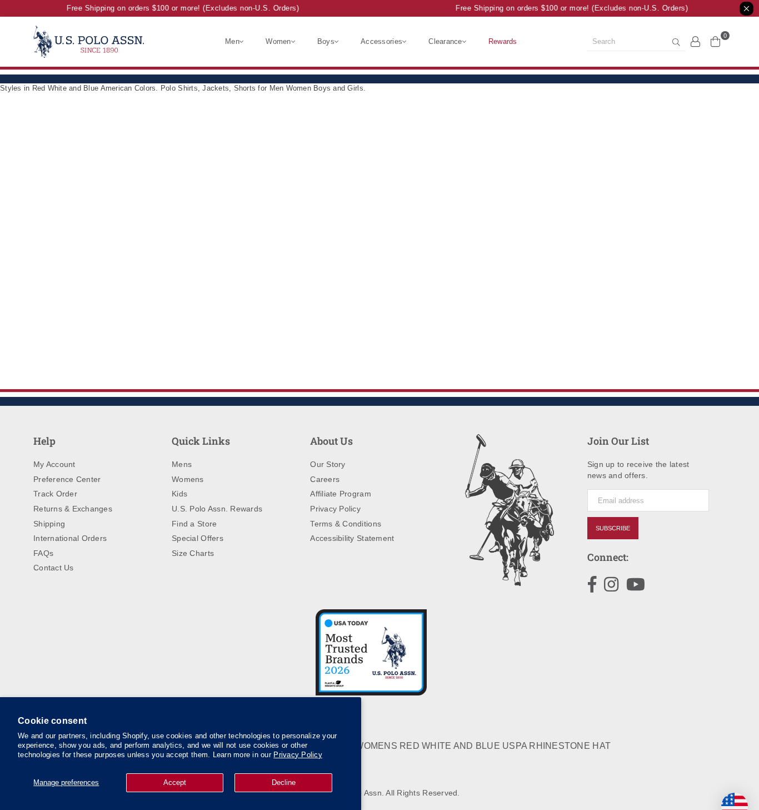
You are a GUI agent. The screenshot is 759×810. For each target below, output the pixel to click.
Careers (324, 479)
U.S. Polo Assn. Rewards (217, 508)
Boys (325, 41)
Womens (188, 479)
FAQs (43, 553)
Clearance (445, 41)
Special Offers (197, 538)
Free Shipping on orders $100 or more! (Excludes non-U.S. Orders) (179, 8)
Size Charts (193, 553)
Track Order (55, 493)
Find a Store (194, 523)
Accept (174, 782)
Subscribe (613, 528)
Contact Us (53, 567)
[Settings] (696, 41)
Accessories (381, 41)
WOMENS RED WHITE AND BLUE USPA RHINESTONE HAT (483, 746)
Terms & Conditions (345, 523)
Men (232, 41)
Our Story (327, 464)
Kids (179, 493)
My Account (54, 464)
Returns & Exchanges (72, 508)
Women (278, 41)
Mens (182, 464)
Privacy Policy (297, 755)
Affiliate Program (340, 493)
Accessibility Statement (352, 538)
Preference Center (67, 479)
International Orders (70, 538)
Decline (284, 782)
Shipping (49, 523)
